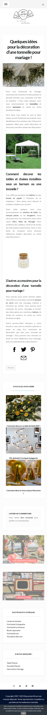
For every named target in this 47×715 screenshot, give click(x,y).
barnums (17, 107)
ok (23, 713)
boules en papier (14, 198)
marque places (12, 215)
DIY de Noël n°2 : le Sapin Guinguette (23, 458)
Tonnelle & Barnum (15, 636)
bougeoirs (31, 215)
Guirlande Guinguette (16, 624)
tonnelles (35, 104)
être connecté (27, 517)
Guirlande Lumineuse (16, 627)
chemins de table (30, 212)
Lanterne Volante (14, 621)
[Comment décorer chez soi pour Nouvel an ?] (23, 473)
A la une (11, 368)
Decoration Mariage (15, 669)
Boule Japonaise (13, 630)
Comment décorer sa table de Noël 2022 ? (23, 426)
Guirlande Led (13, 633)
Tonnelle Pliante (13, 666)
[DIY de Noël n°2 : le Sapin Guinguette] (23, 440)
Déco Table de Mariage (23, 221)
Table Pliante (12, 663)
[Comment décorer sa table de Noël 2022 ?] (23, 408)
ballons (32, 195)
